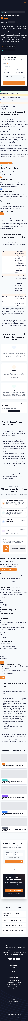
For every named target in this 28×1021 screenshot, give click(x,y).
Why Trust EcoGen (14, 1004)
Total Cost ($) (8, 852)
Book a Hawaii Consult (14, 411)
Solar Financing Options (14, 987)
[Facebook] (9, 959)
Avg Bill (5, 70)
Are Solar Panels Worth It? (14, 984)
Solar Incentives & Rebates (14, 982)
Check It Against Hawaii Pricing (14, 861)
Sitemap (19, 1014)
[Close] (2, 213)
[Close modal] (2, 662)
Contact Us (14, 1006)
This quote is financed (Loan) (13, 857)
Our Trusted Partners (14, 1001)
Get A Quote (14, 972)
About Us (14, 999)
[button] (14, 503)
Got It (2, 677)
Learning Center (14, 970)
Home (14, 967)
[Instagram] (17, 959)
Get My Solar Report (13, 83)
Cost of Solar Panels (14, 980)
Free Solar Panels (14, 989)
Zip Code (5, 63)
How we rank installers (8, 569)
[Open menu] (24, 3)
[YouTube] (11, 959)
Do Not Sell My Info (11, 1014)
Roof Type (17, 70)
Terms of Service (18, 1012)
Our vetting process (18, 163)
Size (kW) (17, 852)
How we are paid (6, 163)
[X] (19, 959)
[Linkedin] (14, 959)
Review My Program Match (18, 548)
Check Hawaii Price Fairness (6, 548)
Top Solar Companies (14, 991)
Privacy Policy (9, 1012)
